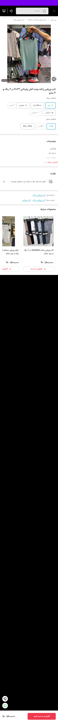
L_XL (41, 126)
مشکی (47, 112)
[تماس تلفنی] (5, 699)
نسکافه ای (37, 105)
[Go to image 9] (2, 80)
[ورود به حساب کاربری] (11, 11)
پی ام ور (53, 20)
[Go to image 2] (14, 80)
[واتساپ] (5, 705)
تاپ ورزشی (26, 200)
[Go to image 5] (9, 80)
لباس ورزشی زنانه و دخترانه (37, 20)
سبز (49, 105)
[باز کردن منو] (53, 11)
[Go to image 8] (4, 80)
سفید (34, 112)
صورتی (21, 105)
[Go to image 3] (12, 80)
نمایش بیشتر (52, 162)
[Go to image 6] (7, 80)
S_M (51, 126)
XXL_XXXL (27, 126)
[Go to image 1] (17, 80)
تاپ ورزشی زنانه (18, 20)
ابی (11, 105)
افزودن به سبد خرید (42, 716)
